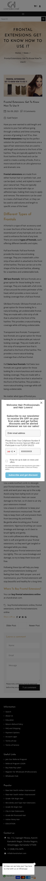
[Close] (42, 403)
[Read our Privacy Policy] (40, 465)
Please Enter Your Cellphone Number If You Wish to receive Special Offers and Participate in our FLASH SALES (22, 443)
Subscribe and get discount (23, 475)
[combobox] (11, 451)
